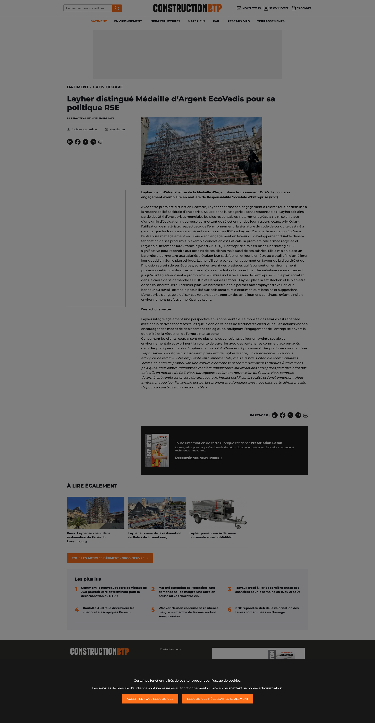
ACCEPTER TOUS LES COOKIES (150, 699)
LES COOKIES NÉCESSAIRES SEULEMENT (217, 699)
